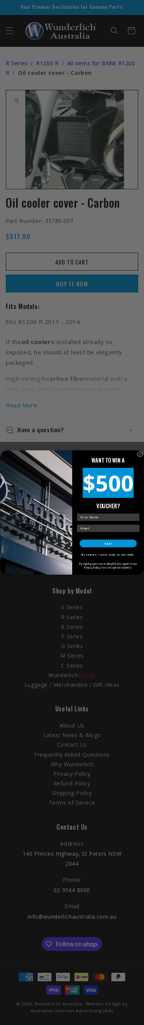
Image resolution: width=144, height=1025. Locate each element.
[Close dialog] (140, 454)
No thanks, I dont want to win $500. (108, 554)
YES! (108, 543)
